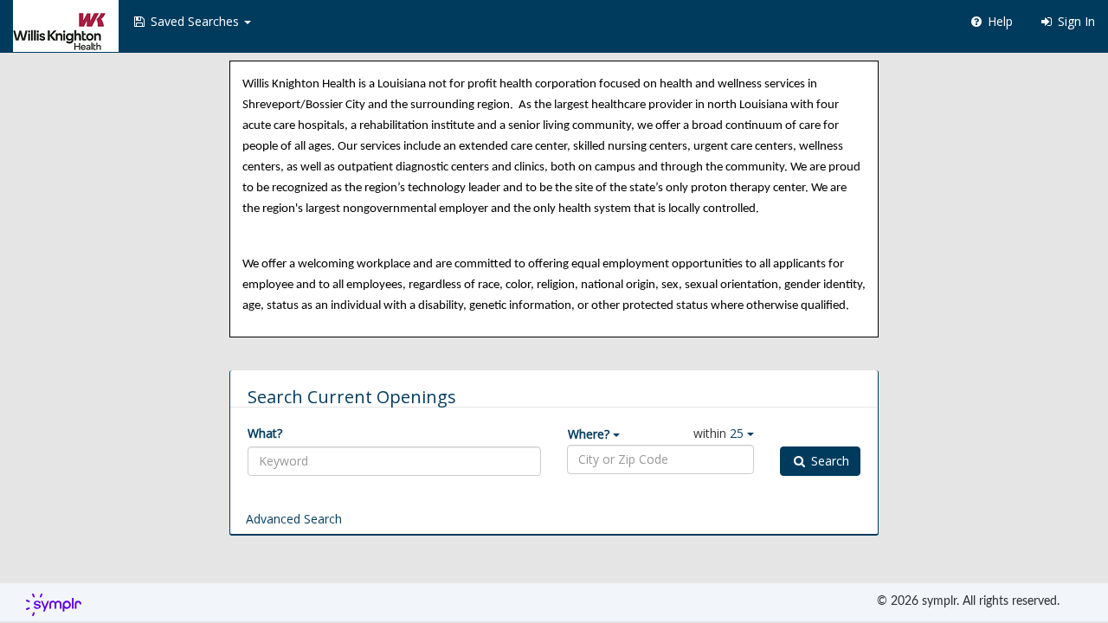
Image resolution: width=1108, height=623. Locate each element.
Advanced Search (294, 519)
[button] (191, 21)
